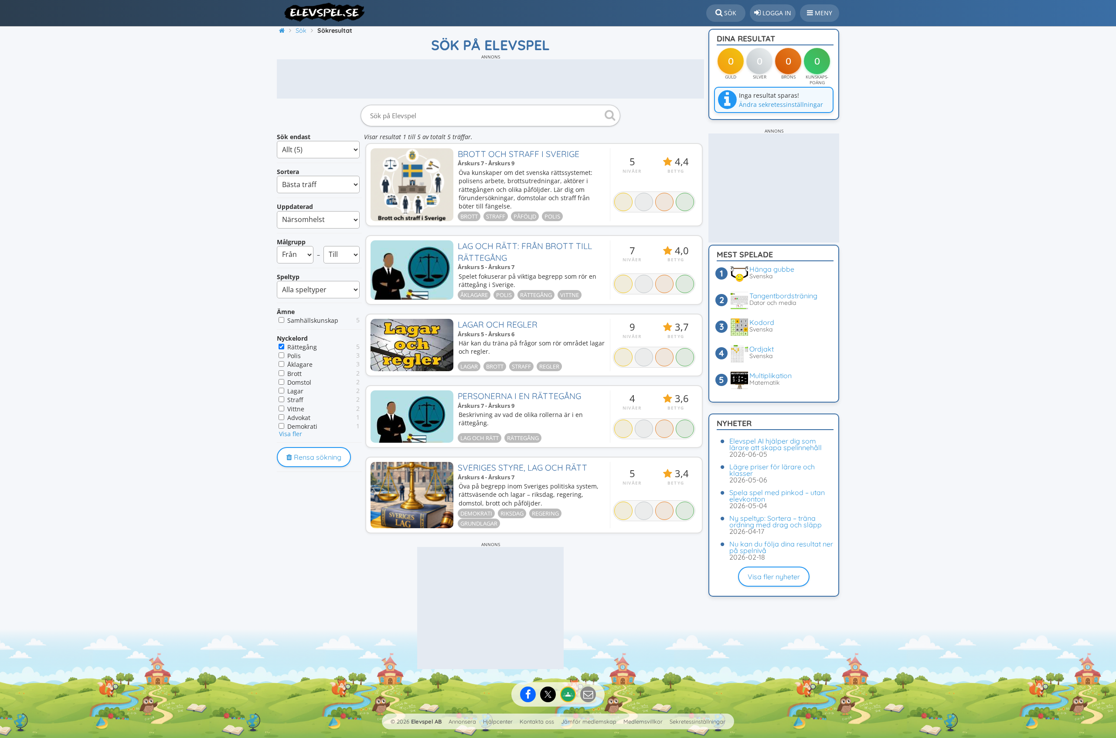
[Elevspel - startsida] (321, 12)
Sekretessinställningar (697, 721)
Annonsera (462, 721)
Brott (294, 373)
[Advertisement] (490, 79)
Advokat (298, 417)
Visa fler (290, 434)
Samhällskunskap (312, 320)
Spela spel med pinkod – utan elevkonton (777, 495)
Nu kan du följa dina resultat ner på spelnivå (781, 547)
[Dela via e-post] (588, 694)
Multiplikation (770, 375)
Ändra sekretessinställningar (781, 104)
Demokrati (302, 426)
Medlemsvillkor (643, 721)
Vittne (295, 409)
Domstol (299, 382)
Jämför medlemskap (588, 721)
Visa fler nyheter (774, 576)
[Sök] (608, 115)
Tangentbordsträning (783, 295)
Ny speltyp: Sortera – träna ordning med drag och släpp (775, 521)
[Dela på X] (548, 694)
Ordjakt (761, 349)
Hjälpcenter (498, 721)
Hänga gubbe (771, 269)
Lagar (295, 391)
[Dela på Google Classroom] (568, 694)
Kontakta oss (537, 721)
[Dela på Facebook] (528, 694)
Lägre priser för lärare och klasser (772, 470)
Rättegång (302, 347)
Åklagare (300, 364)
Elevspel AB (426, 721)
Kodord (761, 322)
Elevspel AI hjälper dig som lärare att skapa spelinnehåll (775, 444)
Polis (294, 356)
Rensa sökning (316, 457)
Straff (295, 400)
